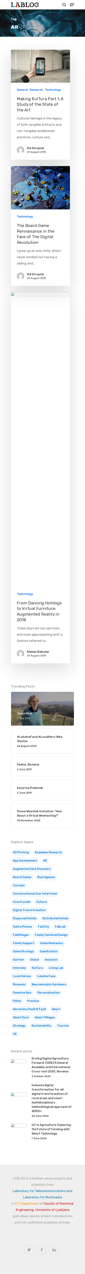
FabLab (60, 926)
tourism (63, 1025)
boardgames (46, 877)
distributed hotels (55, 918)
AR (45, 860)
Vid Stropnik (35, 148)
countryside (21, 902)
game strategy (23, 951)
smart (56, 1009)
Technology (53, 90)
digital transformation (29, 910)
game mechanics (51, 943)
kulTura (37, 968)
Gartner (18, 959)
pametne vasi (22, 992)
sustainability (41, 1025)
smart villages (45, 1017)
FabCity (43, 926)
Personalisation (48, 992)
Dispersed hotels (25, 918)
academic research (48, 852)
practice (33, 1001)
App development (25, 860)
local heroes (22, 976)
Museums (19, 984)
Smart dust (21, 1017)
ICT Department (27, 1203)
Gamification (49, 951)
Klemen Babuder (38, 652)
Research (36, 90)
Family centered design (51, 935)
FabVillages (21, 935)
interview (19, 968)
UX (15, 1034)
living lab (56, 968)
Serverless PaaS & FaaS (29, 1009)
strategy (19, 1025)
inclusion (51, 959)
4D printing (21, 852)
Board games (22, 877)
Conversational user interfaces (35, 893)
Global (34, 959)
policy (17, 1001)
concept (19, 885)
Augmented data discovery (32, 869)
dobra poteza (22, 926)
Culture (41, 902)
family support (23, 943)
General (22, 90)
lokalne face (46, 976)
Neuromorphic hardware (49, 984)
